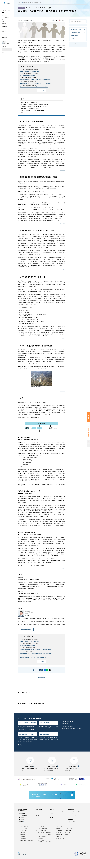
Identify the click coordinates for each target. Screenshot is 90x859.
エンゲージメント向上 (69, 828)
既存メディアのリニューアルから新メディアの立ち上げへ (34, 87)
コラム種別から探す (75, 32)
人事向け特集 (22, 832)
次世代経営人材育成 (59, 834)
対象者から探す (74, 35)
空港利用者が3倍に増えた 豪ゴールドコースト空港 (33, 106)
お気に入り (63, 20)
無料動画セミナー (47, 734)
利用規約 (61, 846)
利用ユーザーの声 (40, 812)
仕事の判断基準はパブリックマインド (30, 108)
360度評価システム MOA (42, 836)
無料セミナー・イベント (28, 734)
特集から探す (21, 819)
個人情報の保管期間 (45, 846)
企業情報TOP (4, 52)
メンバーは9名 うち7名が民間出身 (29, 102)
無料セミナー (5, 31)
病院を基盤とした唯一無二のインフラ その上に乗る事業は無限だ (35, 79)
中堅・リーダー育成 (59, 832)
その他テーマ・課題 (59, 836)
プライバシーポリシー (28, 846)
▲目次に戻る (62, 170)
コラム (3, 34)
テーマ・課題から (5, 17)
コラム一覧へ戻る (41, 677)
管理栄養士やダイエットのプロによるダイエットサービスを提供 (35, 83)
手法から (3, 19)
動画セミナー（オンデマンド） (57, 814)
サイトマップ (66, 846)
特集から (3, 21)
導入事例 (4, 29)
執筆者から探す (74, 39)
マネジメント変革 (23, 828)
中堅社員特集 (22, 834)
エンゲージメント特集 (42, 830)
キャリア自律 (67, 832)
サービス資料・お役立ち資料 (29, 723)
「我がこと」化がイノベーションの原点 (29, 71)
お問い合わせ (45, 723)
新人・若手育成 (59, 830)
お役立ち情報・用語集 (73, 814)
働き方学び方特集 (23, 830)
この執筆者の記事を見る (25, 629)
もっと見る (41, 90)
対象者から (4, 15)
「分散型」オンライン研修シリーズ (26, 840)
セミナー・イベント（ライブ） (57, 812)
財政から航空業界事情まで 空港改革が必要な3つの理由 (34, 104)
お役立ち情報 (5, 37)
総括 (22, 113)
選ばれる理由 (5, 26)
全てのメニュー (6, 46)
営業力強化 (67, 834)
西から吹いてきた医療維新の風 (27, 75)
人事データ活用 (68, 830)
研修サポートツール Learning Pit (44, 834)
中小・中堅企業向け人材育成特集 (44, 832)
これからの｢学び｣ (23, 838)
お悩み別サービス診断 (60, 838)
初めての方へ (5, 41)
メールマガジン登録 (73, 816)
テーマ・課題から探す (76, 29)
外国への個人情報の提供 (54, 846)
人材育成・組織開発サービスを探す (6, 11)
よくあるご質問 (6, 43)
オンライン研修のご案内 (24, 826)
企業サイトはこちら (44, 795)
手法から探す (21, 817)
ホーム (18, 2)
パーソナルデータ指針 (37, 846)
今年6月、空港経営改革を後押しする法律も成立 (32, 110)
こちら (74, 726)
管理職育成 (58, 828)
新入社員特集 (22, 836)
